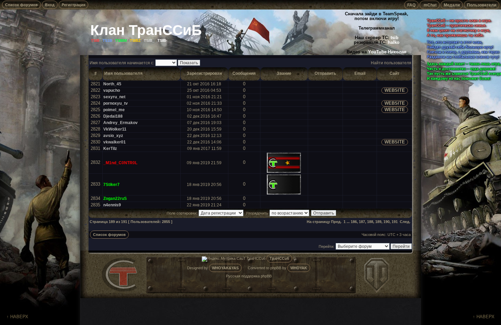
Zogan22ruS (115, 198)
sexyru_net (114, 97)
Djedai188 (113, 116)
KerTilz (110, 148)
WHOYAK (298, 268)
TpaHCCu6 (279, 258)
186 (354, 222)
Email (359, 73)
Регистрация (73, 5)
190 (386, 222)
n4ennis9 (112, 205)
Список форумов (21, 5)
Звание (284, 73)
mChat (430, 5)
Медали (452, 5)
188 (370, 222)
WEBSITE (394, 90)
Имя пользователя (123, 73)
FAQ (411, 5)
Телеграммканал (377, 28)
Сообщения (244, 73)
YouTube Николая (387, 52)
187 (362, 222)
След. (405, 222)
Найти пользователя (391, 63)
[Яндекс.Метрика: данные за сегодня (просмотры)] (219, 259)
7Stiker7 (111, 184)
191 (395, 222)
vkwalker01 (114, 142)
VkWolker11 (114, 129)
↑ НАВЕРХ (17, 316)
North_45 (112, 84)
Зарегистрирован (204, 73)
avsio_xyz (113, 135)
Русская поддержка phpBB (249, 276)
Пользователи (481, 5)
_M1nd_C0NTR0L (120, 162)
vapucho (111, 90)
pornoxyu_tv (115, 103)
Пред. (336, 222)
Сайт (394, 73)
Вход (50, 5)
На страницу (318, 222)
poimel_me (114, 109)
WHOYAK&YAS (225, 268)
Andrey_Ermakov (120, 122)
